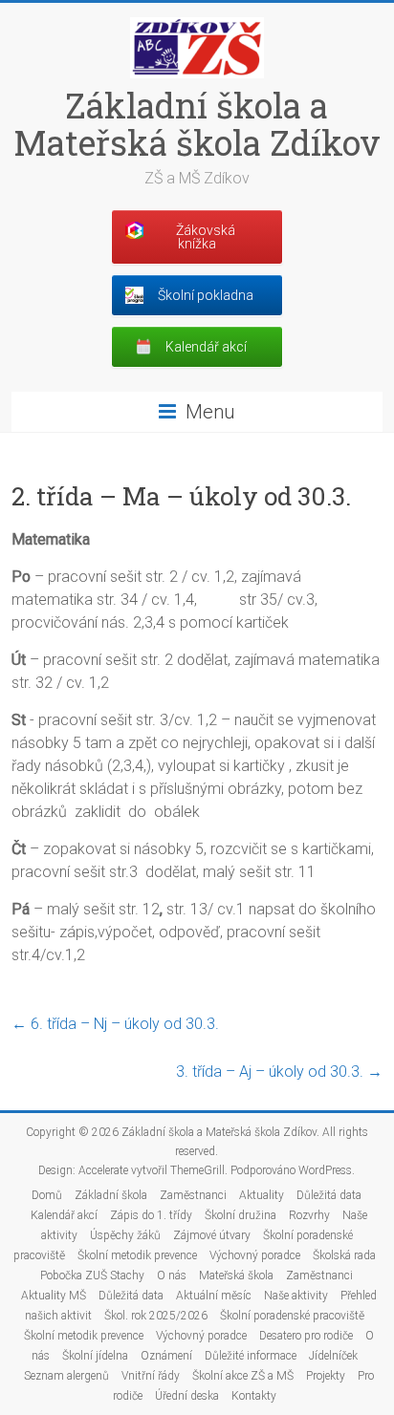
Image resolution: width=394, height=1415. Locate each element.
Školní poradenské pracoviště (292, 1315)
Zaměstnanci (193, 1195)
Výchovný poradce (254, 1255)
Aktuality (261, 1195)
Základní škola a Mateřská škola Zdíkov (197, 123)
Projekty (325, 1376)
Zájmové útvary (212, 1235)
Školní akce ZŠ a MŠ (243, 1376)
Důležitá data (328, 1195)
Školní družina (240, 1215)
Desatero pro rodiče (306, 1335)
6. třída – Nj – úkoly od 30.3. (115, 1024)
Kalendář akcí (64, 1215)
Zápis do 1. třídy (151, 1215)
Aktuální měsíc (214, 1295)
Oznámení (166, 1355)
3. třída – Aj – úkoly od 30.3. (279, 1071)
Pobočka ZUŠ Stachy (92, 1275)
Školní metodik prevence (137, 1255)
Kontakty (253, 1396)
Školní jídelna (95, 1355)
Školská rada (344, 1255)
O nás (171, 1275)
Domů (47, 1195)
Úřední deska (187, 1396)
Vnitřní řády (150, 1376)
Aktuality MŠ (53, 1295)
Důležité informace (250, 1355)
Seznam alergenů (66, 1376)
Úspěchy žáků (125, 1235)
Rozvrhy (309, 1215)
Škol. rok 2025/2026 (156, 1315)
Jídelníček (333, 1355)
